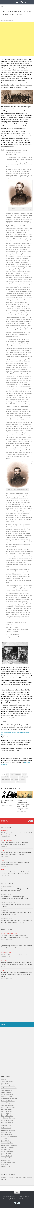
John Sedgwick (6, 1114)
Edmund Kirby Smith (8, 1162)
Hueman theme (26, 1199)
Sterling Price (5, 1160)
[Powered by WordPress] (10, 1198)
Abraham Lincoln (7, 1081)
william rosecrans (21, 782)
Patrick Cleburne (6, 1134)
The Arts (9, 840)
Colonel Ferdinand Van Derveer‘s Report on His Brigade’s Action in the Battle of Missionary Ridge (16, 974)
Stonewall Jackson (7, 1143)
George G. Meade (6, 1109)
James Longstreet (7, 1151)
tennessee (12, 782)
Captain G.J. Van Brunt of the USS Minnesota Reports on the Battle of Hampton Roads (23, 805)
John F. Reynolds (6, 1111)
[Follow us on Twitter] (29, 821)
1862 (7, 774)
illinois (24, 774)
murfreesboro (14, 776)
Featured (4, 960)
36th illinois (18, 774)
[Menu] (31, 2)
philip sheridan (6, 779)
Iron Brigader (23, 2)
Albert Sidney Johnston (9, 1145)
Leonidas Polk (6, 1158)
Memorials (4, 831)
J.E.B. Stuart (5, 1164)
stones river (5, 782)
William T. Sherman (8, 1118)
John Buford (5, 1083)
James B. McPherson (8, 1107)
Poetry (3, 840)
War (3, 6)
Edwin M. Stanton (7, 1120)
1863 (12, 774)
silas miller (22, 779)
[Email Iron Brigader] (31, 821)
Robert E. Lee (5, 1149)
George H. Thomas (7, 1122)
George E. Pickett (6, 1156)
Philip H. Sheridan (7, 1116)
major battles (5, 776)
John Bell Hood (6, 1141)
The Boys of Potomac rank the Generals (14, 955)
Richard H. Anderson (8, 1130)
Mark (5, 18)
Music (3, 933)
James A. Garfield (7, 1094)
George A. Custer (6, 1090)
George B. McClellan (7, 1105)
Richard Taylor (6, 1166)
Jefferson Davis (6, 1128)
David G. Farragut (7, 1092)
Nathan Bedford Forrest (9, 1136)
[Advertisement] (17, 39)
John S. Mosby (6, 1154)
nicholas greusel (23, 776)
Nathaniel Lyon (6, 1103)
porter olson (14, 779)
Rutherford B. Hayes (8, 1101)
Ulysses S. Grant (6, 1096)
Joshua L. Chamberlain (9, 1088)
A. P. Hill (4, 1138)
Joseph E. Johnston (7, 1147)
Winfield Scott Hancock (9, 1099)
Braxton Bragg (6, 1132)
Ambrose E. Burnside (8, 1086)
